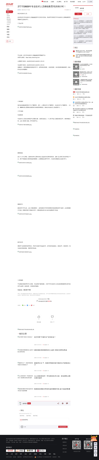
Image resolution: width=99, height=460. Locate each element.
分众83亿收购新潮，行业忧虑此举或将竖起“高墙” (86, 64)
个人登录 (90, 1)
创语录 (8, 15)
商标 (8, 27)
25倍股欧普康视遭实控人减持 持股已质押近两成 (50, 350)
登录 (21, 420)
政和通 (19, 9)
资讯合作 (65, 445)
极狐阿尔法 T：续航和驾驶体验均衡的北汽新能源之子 (52, 364)
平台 (22, 19)
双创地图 (72, 1)
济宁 (22, 17)
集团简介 (65, 442)
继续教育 (34, 17)
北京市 (8, 24)
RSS (59, 457)
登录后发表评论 (62, 426)
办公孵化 (59, 1)
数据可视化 (22, 415)
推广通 (65, 1)
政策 (8, 32)
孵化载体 (9, 19)
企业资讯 (9, 22)
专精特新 (9, 21)
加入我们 (65, 452)
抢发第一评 (68, 9)
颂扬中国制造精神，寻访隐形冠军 (83, 115)
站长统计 (55, 457)
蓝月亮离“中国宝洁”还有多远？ (45, 337)
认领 (88, 14)
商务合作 (65, 448)
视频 (8, 29)
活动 (8, 37)
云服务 (52, 1)
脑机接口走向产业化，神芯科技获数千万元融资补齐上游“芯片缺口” (84, 51)
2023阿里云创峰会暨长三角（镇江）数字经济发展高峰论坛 (83, 103)
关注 (29, 403)
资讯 (8, 12)
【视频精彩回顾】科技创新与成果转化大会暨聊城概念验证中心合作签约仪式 (86, 81)
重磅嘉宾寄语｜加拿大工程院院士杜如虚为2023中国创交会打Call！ (86, 73)
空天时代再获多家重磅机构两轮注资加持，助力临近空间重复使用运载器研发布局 (84, 56)
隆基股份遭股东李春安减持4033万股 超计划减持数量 (52, 389)
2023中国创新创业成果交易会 (82, 97)
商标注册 (45, 1)
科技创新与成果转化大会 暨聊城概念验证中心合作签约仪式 (83, 109)
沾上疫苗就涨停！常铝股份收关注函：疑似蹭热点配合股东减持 (52, 377)
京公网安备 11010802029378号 (44, 457)
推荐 (8, 14)
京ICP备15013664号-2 (28, 457)
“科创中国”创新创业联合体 (82, 92)
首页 (8, 9)
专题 (8, 34)
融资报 (8, 17)
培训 (43, 156)
